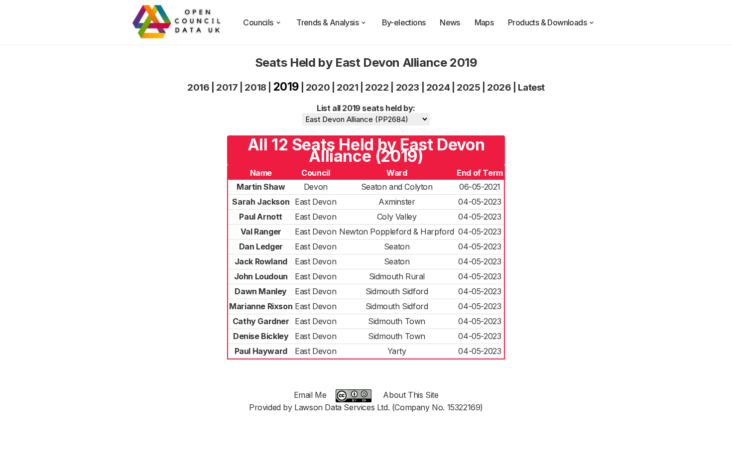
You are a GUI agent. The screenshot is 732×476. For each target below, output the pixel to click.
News (450, 22)
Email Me (310, 395)
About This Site (410, 395)
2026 (499, 87)
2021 (347, 87)
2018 (255, 87)
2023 (407, 87)
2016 (198, 87)
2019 (286, 86)
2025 (468, 87)
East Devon (315, 202)
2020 (318, 87)
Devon (316, 187)
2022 (376, 87)
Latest (531, 87)
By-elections (404, 22)
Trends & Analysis (327, 22)
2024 (438, 87)
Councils (258, 22)
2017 (227, 87)
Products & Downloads (547, 22)
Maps (484, 22)
